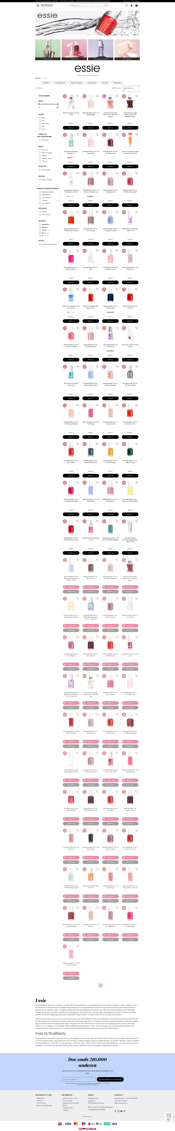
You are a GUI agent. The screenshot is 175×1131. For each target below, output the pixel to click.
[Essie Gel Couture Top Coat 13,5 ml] (71, 101)
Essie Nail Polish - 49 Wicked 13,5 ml (130, 809)
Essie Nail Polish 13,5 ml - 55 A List (130, 307)
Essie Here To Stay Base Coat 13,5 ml (71, 384)
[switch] (169, 1119)
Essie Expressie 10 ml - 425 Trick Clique (91, 423)
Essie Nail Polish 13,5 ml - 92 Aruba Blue (110, 307)
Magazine (137, 1)
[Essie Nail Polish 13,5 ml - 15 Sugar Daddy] (90, 140)
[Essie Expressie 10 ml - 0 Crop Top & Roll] (110, 410)
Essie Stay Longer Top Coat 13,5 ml (130, 345)
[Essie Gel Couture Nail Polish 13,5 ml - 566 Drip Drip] (90, 681)
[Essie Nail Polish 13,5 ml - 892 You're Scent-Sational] (130, 488)
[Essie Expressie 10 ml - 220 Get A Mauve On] (110, 913)
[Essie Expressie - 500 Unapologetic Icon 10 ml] (71, 758)
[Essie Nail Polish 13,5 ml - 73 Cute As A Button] (71, 333)
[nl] (88, 1129)
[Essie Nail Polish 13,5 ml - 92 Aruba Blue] (110, 295)
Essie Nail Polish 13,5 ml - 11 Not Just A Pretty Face (91, 191)
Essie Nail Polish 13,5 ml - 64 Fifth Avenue (110, 655)
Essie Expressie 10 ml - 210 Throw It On (130, 268)
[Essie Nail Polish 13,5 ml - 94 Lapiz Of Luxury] (110, 217)
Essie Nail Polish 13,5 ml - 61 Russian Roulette (71, 925)
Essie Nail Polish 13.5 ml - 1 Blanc (91, 268)
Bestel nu (71, 128)
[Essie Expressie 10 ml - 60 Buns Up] (91, 913)
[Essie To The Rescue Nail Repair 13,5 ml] (90, 295)
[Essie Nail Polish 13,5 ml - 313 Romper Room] (91, 333)
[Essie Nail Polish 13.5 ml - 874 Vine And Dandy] (71, 410)
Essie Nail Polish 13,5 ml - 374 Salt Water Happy (90, 384)
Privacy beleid (67, 1101)
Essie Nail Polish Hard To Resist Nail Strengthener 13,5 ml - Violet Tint (91, 617)
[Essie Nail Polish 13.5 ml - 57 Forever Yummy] (130, 836)
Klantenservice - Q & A (129, 1)
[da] (80, 1129)
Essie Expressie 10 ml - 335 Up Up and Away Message (110, 539)
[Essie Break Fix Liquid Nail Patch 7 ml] (130, 217)
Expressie (105, 83)
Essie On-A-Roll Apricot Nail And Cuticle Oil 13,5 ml (130, 152)
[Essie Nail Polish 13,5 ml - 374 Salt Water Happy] (91, 372)
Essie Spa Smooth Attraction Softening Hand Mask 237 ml (130, 539)
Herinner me (71, 587)
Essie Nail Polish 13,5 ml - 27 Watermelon (130, 925)
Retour (65, 1105)
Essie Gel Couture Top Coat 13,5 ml (71, 113)
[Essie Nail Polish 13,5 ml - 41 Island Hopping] (110, 836)
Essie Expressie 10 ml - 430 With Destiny (91, 500)
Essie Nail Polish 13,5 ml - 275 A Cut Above (110, 616)
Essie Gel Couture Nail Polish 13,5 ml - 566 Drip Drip (91, 694)
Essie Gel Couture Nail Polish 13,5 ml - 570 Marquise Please (130, 114)
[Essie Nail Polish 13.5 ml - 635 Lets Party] (71, 797)
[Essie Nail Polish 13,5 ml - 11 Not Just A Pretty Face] (91, 179)
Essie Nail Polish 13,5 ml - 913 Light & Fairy (110, 461)
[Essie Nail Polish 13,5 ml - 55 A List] (130, 295)
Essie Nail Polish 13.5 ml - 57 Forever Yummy (130, 848)
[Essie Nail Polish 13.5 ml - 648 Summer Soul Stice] (71, 604)
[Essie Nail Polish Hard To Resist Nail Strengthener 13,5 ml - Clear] (71, 565)
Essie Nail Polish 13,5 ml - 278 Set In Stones (130, 384)
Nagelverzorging (76, 83)
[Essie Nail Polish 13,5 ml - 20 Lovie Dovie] (110, 681)
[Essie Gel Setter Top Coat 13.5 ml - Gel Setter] (110, 758)
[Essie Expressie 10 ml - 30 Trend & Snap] (110, 874)
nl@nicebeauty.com (121, 1103)
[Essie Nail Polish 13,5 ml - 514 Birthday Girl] (110, 179)
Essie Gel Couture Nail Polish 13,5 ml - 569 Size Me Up (130, 578)
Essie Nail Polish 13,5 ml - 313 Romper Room (90, 345)
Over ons (39, 1101)
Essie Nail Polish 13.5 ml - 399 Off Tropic (130, 461)
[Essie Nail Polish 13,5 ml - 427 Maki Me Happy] (130, 720)
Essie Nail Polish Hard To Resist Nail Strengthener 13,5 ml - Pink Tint (71, 694)
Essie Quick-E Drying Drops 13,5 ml (91, 539)
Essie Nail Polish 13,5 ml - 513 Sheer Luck (130, 693)
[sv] (94, 1129)
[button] (130, 89)
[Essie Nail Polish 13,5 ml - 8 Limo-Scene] (130, 604)
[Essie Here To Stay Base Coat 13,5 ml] (71, 372)
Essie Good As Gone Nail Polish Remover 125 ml (71, 191)
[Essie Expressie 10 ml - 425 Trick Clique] (91, 410)
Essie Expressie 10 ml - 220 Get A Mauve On (110, 925)
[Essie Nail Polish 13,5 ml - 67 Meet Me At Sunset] (71, 217)
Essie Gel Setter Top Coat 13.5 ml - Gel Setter (110, 770)
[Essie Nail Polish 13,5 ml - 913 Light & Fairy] (110, 449)
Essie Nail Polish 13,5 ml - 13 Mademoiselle (90, 113)
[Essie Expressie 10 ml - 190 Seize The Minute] (71, 720)
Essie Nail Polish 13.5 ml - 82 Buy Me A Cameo (90, 770)
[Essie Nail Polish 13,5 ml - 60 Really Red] (110, 720)
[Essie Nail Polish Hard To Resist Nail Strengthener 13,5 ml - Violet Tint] (91, 604)
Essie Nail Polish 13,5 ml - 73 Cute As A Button (71, 345)
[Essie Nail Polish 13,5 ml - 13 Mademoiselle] (90, 101)
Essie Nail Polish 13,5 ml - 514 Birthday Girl (110, 191)
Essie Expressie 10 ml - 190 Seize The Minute (71, 732)
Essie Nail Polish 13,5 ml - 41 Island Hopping (110, 848)
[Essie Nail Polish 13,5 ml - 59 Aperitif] (110, 797)
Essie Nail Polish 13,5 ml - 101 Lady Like (90, 229)
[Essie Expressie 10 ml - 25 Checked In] (71, 836)
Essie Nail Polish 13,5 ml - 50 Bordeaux (90, 655)
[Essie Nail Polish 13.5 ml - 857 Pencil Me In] (71, 256)
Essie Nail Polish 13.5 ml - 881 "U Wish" (71, 461)
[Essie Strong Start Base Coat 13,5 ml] (71, 140)
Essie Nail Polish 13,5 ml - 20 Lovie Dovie (110, 693)
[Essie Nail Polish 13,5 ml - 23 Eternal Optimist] (110, 372)
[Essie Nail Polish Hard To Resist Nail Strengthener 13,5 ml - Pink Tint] (71, 681)
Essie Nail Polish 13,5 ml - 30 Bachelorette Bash (71, 500)
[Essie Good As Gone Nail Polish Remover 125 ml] (71, 179)
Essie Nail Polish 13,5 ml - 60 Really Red (110, 732)
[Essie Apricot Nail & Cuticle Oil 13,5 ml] (91, 874)
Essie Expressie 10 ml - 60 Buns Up (91, 925)
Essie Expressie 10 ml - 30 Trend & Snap (110, 886)
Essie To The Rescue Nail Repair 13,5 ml (90, 307)
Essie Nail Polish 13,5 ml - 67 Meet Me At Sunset (71, 229)
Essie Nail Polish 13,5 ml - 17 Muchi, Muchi (110, 500)
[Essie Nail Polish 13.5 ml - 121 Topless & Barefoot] (110, 565)
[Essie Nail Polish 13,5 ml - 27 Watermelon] (130, 913)
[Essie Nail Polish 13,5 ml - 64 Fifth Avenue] (110, 642)
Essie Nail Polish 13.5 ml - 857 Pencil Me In (71, 268)
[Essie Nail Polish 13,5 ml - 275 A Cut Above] (110, 604)
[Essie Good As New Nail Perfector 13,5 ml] (110, 256)
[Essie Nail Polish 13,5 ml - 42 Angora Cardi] (110, 140)
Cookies (65, 1110)
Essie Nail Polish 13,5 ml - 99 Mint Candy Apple (71, 886)
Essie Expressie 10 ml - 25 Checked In (71, 848)
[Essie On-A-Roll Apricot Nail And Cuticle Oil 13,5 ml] (130, 140)
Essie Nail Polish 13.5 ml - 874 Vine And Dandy (71, 423)
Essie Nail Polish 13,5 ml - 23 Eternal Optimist (110, 384)
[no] (91, 1129)
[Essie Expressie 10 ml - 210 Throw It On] (130, 256)
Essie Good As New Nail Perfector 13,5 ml (110, 268)
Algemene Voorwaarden (71, 1103)
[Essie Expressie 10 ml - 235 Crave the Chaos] (130, 758)
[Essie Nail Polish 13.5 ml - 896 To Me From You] (91, 449)
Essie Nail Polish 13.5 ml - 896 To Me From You (90, 461)
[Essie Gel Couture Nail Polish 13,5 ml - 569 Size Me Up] (130, 565)
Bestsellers (117, 83)
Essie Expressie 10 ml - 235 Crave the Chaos (130, 770)
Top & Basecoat (60, 83)
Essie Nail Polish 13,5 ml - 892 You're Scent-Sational (130, 500)
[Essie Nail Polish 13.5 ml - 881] (71, 449)
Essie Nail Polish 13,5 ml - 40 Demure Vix (90, 732)
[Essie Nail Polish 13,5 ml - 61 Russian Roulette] (71, 913)
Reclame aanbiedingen (44, 1105)
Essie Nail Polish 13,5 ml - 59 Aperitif (110, 809)
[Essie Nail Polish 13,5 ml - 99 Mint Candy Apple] (71, 874)
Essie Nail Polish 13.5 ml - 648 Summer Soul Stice (71, 616)
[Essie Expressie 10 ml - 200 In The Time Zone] (71, 952)
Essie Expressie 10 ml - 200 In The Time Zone (71, 964)
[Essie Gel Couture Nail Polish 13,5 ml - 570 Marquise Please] (130, 101)
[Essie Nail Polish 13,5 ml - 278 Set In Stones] (130, 372)
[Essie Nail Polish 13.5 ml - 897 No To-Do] (91, 565)
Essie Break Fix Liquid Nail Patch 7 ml (130, 229)
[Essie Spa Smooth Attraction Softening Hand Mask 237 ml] (130, 526)
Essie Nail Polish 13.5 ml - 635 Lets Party (71, 809)
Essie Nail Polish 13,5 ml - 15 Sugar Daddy (91, 152)
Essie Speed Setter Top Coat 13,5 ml (110, 345)
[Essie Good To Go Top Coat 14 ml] (130, 642)
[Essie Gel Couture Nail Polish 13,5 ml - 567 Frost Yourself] (110, 101)
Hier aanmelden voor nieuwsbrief (110, 1079)
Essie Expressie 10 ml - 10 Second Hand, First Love (130, 886)
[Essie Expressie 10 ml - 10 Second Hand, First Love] (130, 874)
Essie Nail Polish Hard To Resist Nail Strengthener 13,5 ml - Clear (71, 578)
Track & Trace (41, 1103)
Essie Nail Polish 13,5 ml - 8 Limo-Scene (130, 616)
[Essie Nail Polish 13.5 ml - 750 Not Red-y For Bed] (71, 526)
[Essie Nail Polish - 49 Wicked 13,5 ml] (130, 797)
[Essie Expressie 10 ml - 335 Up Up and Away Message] (110, 526)
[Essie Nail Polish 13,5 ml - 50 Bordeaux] (91, 642)
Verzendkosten (68, 1108)
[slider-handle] (39, 104)
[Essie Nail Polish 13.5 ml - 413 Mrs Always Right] (130, 179)
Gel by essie (92, 83)
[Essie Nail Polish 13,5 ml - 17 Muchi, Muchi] (110, 488)
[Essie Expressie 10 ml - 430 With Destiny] (91, 488)
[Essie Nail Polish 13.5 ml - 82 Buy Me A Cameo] (91, 758)
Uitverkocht (71, 591)
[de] (84, 1129)
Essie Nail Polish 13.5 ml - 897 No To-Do (90, 577)
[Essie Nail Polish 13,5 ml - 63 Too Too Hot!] (130, 410)
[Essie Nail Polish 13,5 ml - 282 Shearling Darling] (91, 797)
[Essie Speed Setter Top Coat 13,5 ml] (110, 333)
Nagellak (46, 83)
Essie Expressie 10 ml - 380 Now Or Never (91, 848)
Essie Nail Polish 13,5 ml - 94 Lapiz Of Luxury (110, 229)
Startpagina (40, 1098)
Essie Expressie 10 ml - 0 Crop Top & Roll (110, 423)
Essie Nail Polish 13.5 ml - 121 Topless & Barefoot (110, 577)
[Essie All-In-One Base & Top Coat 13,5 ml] (71, 295)
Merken (38, 78)
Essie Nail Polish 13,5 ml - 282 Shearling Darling (90, 809)
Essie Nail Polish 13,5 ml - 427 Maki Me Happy (130, 732)
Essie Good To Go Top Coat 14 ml (130, 655)
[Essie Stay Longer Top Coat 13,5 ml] (130, 333)
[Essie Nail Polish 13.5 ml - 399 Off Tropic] (130, 449)
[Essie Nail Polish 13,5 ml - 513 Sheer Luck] (130, 681)
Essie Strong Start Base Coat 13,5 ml (71, 152)
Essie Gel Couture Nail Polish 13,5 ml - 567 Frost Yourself (110, 114)
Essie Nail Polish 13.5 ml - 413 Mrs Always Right (130, 191)
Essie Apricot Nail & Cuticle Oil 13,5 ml (91, 886)
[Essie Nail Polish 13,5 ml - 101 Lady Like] (91, 217)
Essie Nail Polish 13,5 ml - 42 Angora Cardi (110, 152)
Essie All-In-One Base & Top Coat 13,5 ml (71, 307)
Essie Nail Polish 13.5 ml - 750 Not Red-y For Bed (71, 539)
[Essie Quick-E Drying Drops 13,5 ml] (91, 526)
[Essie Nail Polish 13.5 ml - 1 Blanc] (91, 256)
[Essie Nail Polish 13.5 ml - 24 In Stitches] (71, 642)
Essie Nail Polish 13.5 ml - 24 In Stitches (71, 655)
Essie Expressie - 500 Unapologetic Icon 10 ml (71, 770)
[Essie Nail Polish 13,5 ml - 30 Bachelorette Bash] (71, 488)
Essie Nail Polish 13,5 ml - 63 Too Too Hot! (130, 423)
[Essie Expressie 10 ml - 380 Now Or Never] (91, 836)
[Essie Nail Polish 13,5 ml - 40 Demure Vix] (90, 720)
